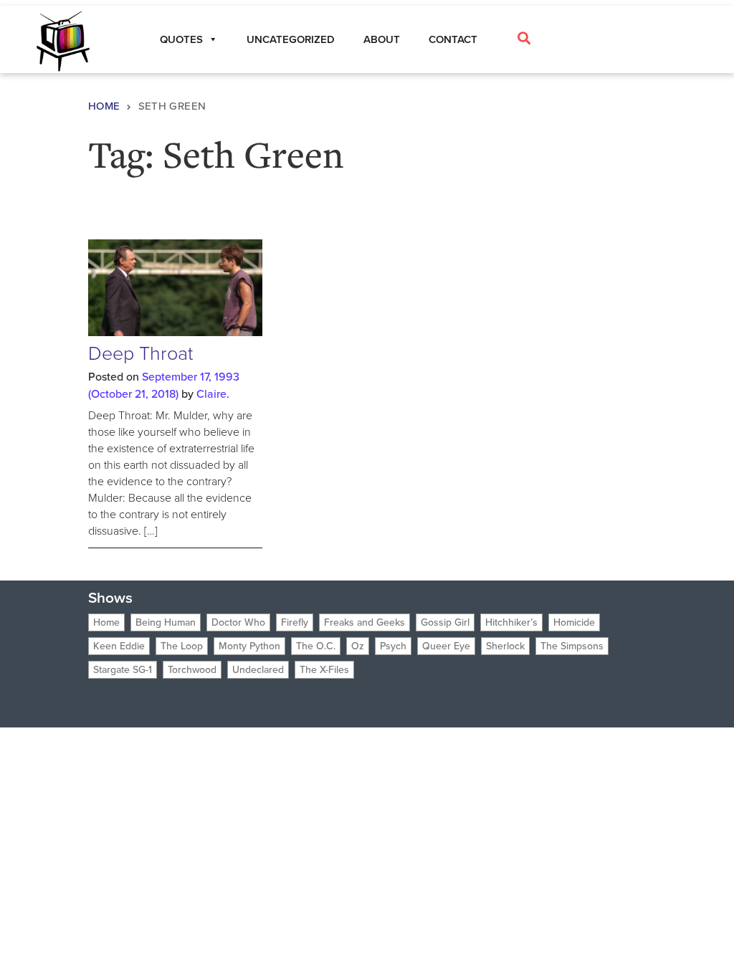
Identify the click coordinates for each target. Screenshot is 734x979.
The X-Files (324, 669)
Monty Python (249, 646)
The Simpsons (572, 646)
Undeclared (258, 669)
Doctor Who (238, 622)
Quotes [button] (181, 39)
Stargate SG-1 (122, 669)
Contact (453, 39)
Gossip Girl (445, 622)
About (381, 39)
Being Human (165, 622)
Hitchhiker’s (511, 622)
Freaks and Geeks (364, 622)
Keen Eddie (119, 646)
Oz (357, 646)
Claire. (212, 394)
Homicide (574, 622)
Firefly (294, 622)
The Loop (182, 646)
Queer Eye (446, 646)
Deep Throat (140, 353)
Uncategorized (291, 39)
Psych (393, 646)
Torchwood (192, 669)
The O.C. (315, 646)
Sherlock (505, 646)
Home (104, 106)
